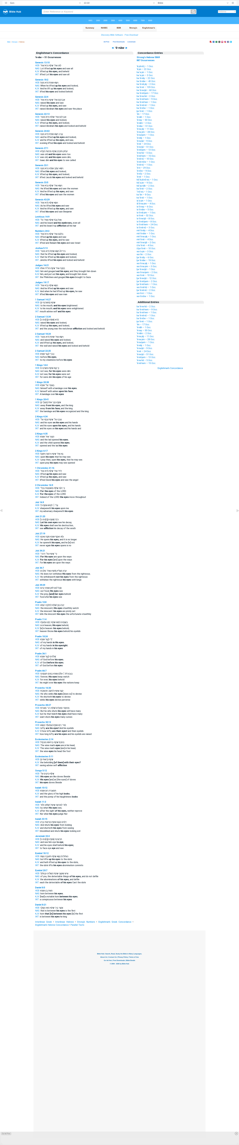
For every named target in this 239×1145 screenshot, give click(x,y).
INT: (37, 74)
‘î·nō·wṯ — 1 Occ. (144, 191)
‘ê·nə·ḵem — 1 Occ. (145, 135)
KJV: (37, 71)
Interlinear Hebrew (64, 922)
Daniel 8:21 (40, 904)
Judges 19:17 (42, 282)
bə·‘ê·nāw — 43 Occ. (146, 81)
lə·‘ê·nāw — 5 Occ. (145, 209)
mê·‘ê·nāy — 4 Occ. (145, 230)
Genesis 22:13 (42, 114)
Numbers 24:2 (42, 231)
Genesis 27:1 (41, 148)
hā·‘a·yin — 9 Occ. (145, 182)
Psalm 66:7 (40, 670)
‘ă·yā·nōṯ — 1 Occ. (145, 66)
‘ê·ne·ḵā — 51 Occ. (145, 147)
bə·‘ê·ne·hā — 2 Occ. (146, 96)
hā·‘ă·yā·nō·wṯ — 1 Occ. (147, 179)
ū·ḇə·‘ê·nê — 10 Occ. (146, 248)
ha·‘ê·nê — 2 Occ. (145, 188)
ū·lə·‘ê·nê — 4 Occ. (145, 245)
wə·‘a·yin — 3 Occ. (145, 251)
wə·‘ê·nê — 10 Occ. (146, 275)
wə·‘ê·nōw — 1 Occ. (146, 296)
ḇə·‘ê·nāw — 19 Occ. (146, 260)
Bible (8, 42)
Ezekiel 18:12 (42, 853)
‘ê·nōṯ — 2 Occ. (144, 173)
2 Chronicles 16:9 (44, 485)
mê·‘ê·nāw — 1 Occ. (146, 233)
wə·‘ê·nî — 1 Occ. (145, 293)
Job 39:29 (40, 585)
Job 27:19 (40, 533)
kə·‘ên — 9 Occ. (144, 194)
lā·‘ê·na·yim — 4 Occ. (146, 203)
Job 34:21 (40, 550)
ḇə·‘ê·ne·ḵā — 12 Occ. (147, 278)
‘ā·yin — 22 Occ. (144, 69)
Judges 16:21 (42, 265)
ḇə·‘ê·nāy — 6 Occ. (145, 257)
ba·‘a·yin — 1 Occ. (145, 72)
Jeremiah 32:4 (42, 836)
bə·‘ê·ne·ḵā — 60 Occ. (147, 90)
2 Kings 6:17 (41, 451)
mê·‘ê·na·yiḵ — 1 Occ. (146, 236)
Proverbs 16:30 (43, 688)
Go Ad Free (6, 1134)
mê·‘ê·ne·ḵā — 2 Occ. (146, 242)
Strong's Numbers (86, 922)
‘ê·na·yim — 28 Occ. (146, 132)
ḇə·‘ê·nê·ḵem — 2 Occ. (147, 281)
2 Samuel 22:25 (43, 351)
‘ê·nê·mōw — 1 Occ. (146, 162)
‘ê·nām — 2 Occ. (144, 123)
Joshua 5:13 (41, 248)
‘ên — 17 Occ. (143, 114)
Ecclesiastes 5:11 (44, 756)
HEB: (37, 65)
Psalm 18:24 (41, 636)
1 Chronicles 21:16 (44, 468)
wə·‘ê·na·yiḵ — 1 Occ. (146, 263)
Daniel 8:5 (40, 887)
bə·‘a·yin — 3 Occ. (145, 75)
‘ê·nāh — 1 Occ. (144, 117)
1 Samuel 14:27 (43, 299)
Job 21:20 (40, 516)
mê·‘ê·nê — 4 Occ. (145, 239)
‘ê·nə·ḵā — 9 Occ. (145, 141)
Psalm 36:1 (40, 653)
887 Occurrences (145, 60)
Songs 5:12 (41, 770)
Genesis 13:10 (42, 62)
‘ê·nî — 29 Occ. (144, 167)
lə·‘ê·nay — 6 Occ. (145, 206)
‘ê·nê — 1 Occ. (143, 176)
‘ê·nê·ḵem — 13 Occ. (146, 150)
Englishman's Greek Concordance (114, 922)
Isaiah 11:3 (40, 802)
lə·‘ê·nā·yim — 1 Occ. (146, 212)
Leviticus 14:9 (42, 216)
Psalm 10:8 (40, 602)
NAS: (37, 68)
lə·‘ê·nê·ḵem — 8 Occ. (147, 221)
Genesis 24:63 (42, 131)
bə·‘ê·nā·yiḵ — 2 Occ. (146, 84)
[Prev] (3, 517)
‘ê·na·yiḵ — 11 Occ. (145, 129)
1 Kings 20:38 (42, 382)
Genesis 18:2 (41, 79)
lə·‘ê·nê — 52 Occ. (145, 215)
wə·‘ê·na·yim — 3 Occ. (147, 266)
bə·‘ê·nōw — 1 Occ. (146, 108)
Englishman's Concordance (170, 368)
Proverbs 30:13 (43, 722)
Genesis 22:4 (41, 97)
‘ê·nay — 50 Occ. (144, 120)
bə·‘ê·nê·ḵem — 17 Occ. (148, 93)
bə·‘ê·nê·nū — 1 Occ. (146, 105)
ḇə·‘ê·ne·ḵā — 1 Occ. (146, 269)
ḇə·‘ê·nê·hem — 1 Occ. (147, 284)
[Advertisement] (170, 419)
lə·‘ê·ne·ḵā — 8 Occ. (146, 218)
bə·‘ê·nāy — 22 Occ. (146, 78)
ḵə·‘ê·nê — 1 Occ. (145, 111)
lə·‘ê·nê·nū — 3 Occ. (146, 227)
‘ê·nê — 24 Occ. (144, 144)
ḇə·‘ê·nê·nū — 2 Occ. (146, 290)
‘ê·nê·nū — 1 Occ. (145, 164)
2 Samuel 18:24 (43, 334)
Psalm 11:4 (40, 619)
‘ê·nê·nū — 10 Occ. (145, 159)
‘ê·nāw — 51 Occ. (145, 126)
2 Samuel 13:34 (43, 316)
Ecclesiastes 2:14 (44, 739)
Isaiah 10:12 (41, 787)
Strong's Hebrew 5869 (148, 57)
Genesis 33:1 (41, 165)
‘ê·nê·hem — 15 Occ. (146, 156)
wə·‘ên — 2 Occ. (144, 254)
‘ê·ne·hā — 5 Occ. (145, 153)
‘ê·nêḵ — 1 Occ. (144, 138)
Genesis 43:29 (42, 199)
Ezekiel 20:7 (41, 870)
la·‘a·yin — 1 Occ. (144, 200)
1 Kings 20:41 (42, 399)
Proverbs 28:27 (43, 705)
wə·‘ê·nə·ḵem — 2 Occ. (147, 272)
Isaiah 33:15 (41, 819)
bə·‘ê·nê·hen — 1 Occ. (147, 102)
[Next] (235, 517)
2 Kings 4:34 (41, 416)
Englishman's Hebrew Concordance (52, 925)
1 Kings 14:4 (41, 365)
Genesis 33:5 (41, 182)
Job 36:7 (39, 568)
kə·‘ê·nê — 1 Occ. (145, 197)
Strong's (15, 42)
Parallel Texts (77, 925)
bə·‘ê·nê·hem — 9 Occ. (147, 99)
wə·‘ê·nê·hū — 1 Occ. (146, 287)
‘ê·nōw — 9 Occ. (144, 171)
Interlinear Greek (43, 922)
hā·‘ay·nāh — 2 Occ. (146, 185)
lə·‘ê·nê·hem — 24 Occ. (147, 224)
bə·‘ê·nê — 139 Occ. (146, 87)
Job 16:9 (39, 502)
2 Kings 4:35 (41, 433)
